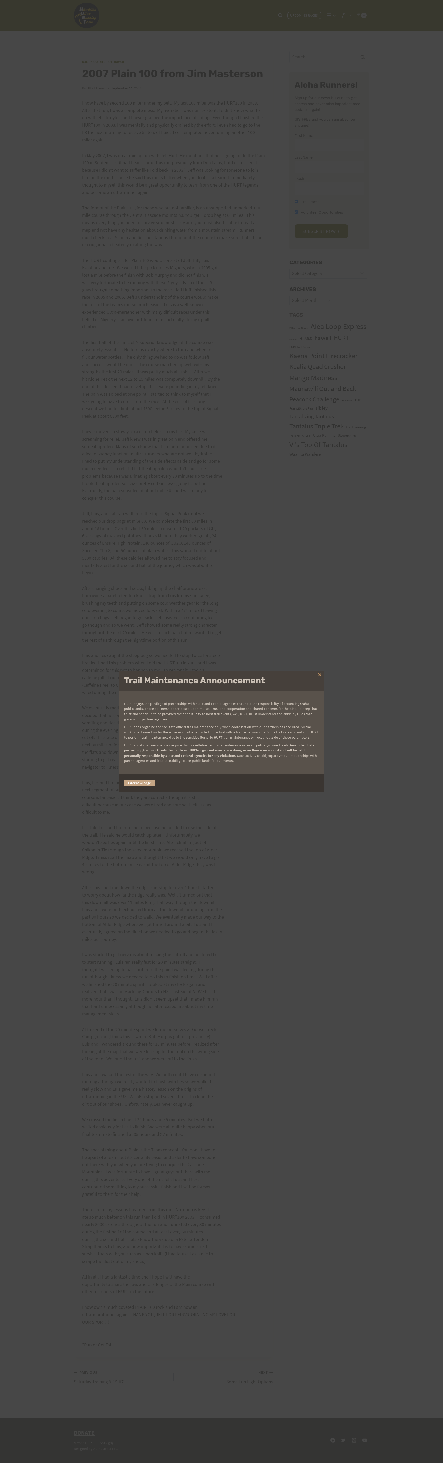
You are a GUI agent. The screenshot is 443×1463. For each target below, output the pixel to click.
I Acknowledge (139, 783)
